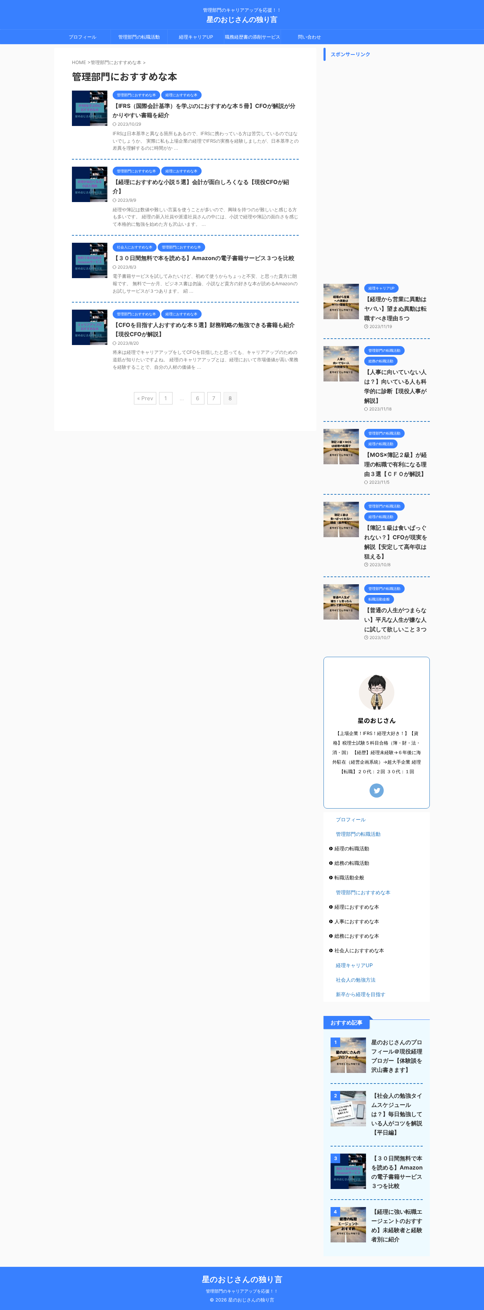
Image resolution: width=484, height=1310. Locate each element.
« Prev (145, 398)
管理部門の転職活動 (139, 37)
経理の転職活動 (351, 848)
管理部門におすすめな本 (363, 892)
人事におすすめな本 (356, 921)
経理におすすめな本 (356, 907)
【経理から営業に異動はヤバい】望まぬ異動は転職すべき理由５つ (395, 308)
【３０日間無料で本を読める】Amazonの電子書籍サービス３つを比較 (203, 258)
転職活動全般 (349, 877)
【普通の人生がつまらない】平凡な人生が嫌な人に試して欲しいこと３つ (395, 620)
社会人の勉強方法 (356, 980)
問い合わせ (309, 37)
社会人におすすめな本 (359, 950)
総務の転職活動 (351, 863)
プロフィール (82, 37)
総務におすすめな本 (356, 936)
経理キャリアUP (196, 37)
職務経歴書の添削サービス (252, 37)
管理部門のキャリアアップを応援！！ (242, 1291)
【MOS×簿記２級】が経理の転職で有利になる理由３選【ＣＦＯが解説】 (395, 464)
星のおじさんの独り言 (242, 19)
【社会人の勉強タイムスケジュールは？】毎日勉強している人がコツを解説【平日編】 (396, 1114)
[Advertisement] (376, 170)
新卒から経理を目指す (360, 994)
